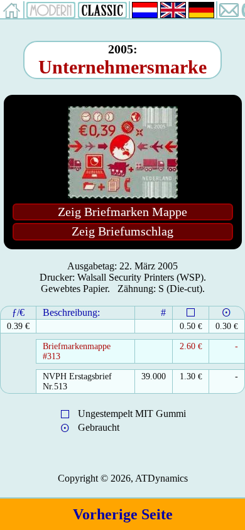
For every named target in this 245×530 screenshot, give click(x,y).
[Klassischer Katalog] (102, 14)
